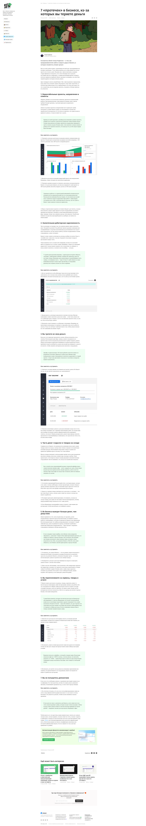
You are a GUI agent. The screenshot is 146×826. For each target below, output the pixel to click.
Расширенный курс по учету (60, 816)
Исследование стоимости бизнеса (74, 815)
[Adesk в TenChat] (47, 820)
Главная (6, 18)
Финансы (7, 21)
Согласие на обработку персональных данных (56, 823)
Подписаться (8, 42)
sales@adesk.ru (88, 820)
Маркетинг (7, 27)
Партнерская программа (81, 823)
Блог (41, 3)
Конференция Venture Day (60, 819)
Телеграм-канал (8, 39)
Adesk (46, 720)
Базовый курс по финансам (60, 814)
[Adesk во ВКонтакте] (43, 820)
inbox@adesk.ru (88, 817)
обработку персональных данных (77, 803)
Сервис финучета (9, 36)
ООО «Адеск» (43, 823)
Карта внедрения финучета (60, 817)
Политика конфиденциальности (70, 823)
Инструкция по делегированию (75, 818)
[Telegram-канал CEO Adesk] (41, 820)
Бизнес (6, 24)
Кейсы (6, 30)
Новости (7, 33)
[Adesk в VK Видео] (45, 820)
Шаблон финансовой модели (74, 817)
